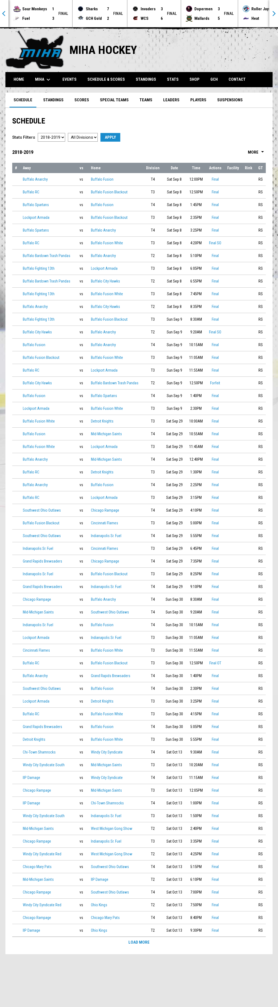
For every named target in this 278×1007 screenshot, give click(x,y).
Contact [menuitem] (237, 79)
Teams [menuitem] (146, 100)
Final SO (215, 243)
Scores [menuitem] (81, 100)
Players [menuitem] (198, 100)
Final (215, 179)
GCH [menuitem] (216, 79)
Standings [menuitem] (146, 79)
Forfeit (215, 383)
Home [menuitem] (19, 79)
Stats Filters (23, 137)
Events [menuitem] (69, 79)
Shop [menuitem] (194, 79)
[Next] (273, 13)
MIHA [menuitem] (43, 79)
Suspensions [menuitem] (230, 100)
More (257, 152)
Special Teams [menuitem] (114, 100)
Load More (139, 942)
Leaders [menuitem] (171, 100)
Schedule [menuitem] (23, 100)
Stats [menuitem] (173, 79)
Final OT (215, 663)
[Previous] (4, 13)
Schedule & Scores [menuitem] (106, 79)
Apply (110, 137)
